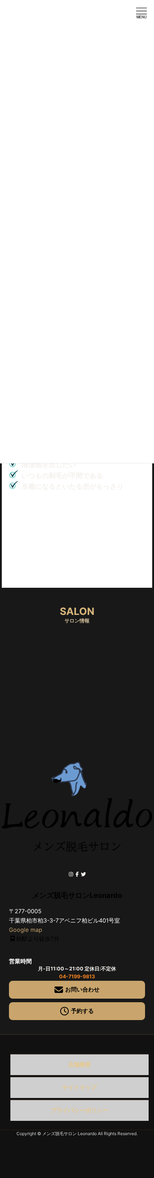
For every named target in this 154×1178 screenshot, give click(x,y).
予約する (82, 1010)
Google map (25, 929)
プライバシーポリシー (79, 1110)
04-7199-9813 (77, 976)
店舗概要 (79, 1064)
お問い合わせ (82, 989)
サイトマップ (79, 1087)
